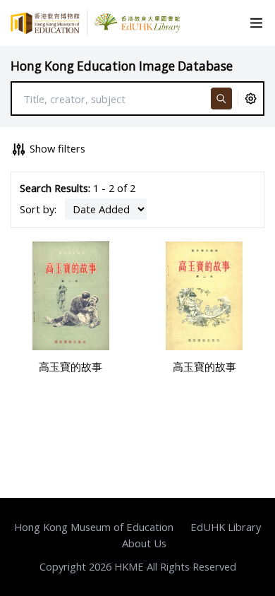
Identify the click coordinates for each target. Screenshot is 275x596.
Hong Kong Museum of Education (93, 527)
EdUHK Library (225, 527)
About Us (144, 543)
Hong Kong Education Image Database (122, 66)
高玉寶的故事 (70, 366)
